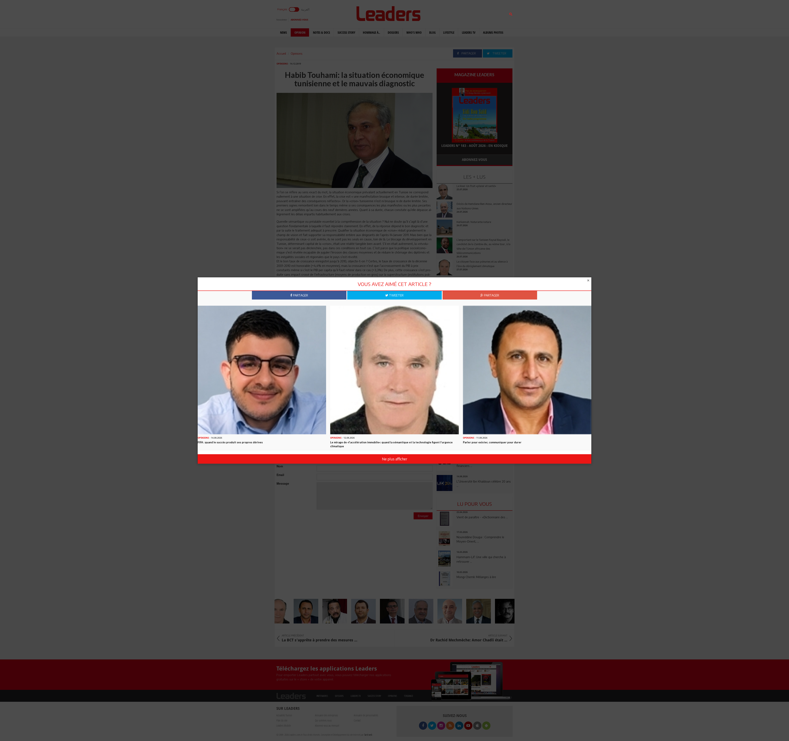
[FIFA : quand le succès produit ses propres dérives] (262, 369)
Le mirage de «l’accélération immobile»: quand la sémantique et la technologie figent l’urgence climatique (391, 444)
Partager (300, 295)
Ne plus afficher (394, 458)
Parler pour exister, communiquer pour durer (492, 442)
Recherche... (446, 13)
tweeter (396, 295)
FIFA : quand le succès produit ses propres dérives (230, 442)
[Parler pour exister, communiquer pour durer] (527, 369)
